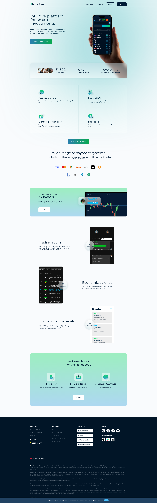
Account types (57, 432)
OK (106, 500)
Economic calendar (58, 438)
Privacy (32, 435)
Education (90, 4)
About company (35, 429)
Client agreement (36, 432)
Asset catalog (56, 441)
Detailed (100, 500)
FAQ (53, 429)
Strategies (55, 435)
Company (99, 4)
